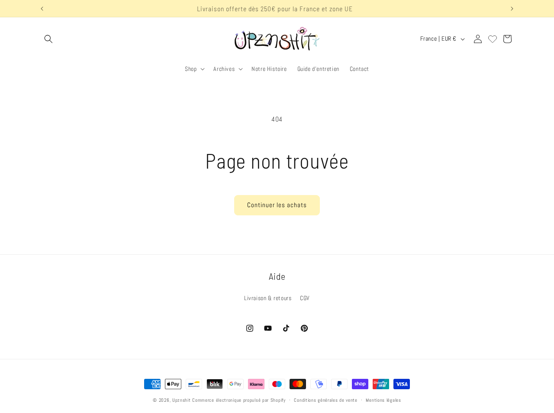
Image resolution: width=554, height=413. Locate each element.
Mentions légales (383, 400)
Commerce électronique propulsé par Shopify (238, 400)
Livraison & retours (267, 298)
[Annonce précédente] (42, 8)
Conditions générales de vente (325, 400)
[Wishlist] (492, 39)
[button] (48, 38)
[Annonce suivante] (512, 8)
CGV (305, 298)
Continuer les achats (277, 205)
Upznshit (181, 400)
